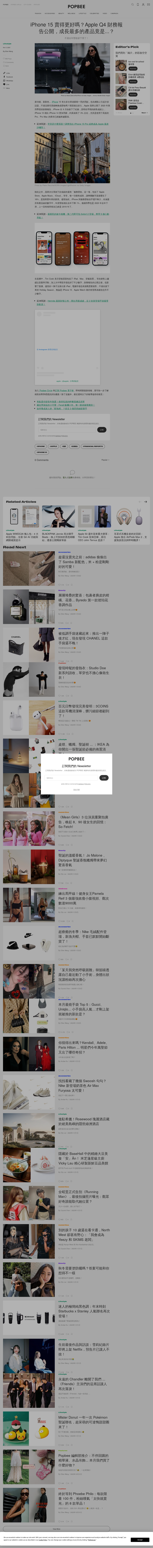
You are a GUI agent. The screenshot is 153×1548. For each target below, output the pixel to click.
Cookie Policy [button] (43, 1540)
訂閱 (104, 778)
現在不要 (76, 789)
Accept (140, 1540)
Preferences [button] (92, 1540)
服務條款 (81, 784)
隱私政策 (87, 784)
